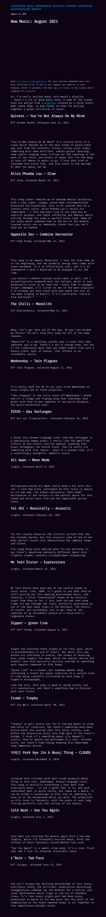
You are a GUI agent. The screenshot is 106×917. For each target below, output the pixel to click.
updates (36, 8)
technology (85, 5)
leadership (18, 5)
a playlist (48, 103)
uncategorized (20, 8)
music (30, 5)
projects (59, 5)
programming (44, 5)
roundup (71, 5)
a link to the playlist (32, 81)
